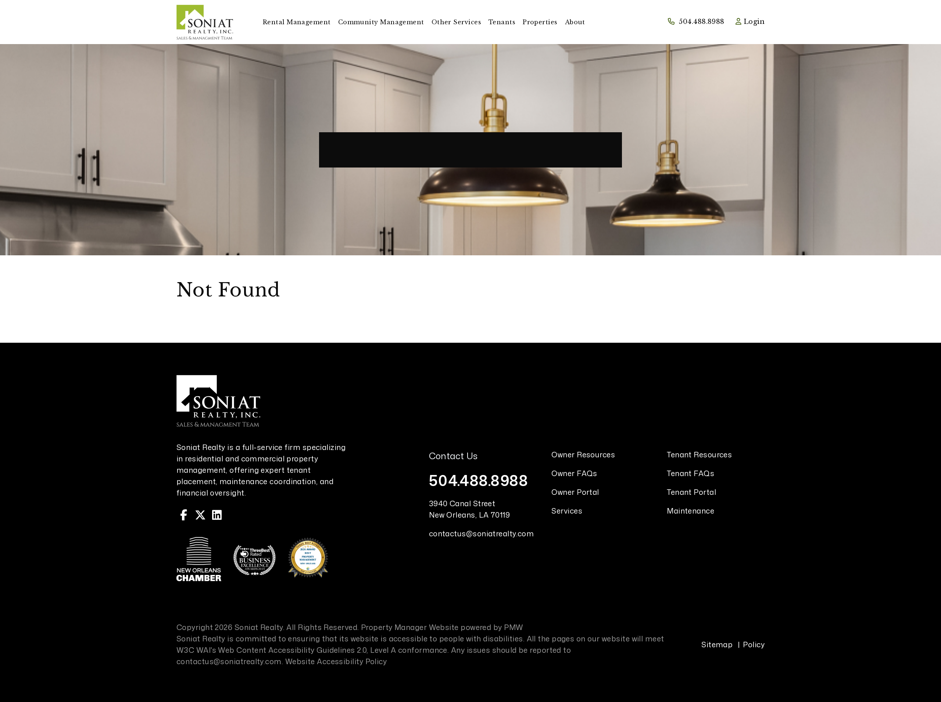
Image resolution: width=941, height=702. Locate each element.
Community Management (381, 22)
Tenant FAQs (690, 473)
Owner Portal (575, 492)
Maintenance (690, 510)
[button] (183, 515)
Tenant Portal (691, 492)
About (575, 22)
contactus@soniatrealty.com (481, 533)
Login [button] (753, 22)
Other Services (456, 22)
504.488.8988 (701, 22)
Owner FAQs (574, 473)
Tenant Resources (699, 454)
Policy (754, 644)
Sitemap (717, 644)
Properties (540, 22)
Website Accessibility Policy (336, 661)
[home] (204, 22)
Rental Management (297, 22)
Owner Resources (583, 454)
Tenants (502, 22)
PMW (513, 627)
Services (566, 510)
